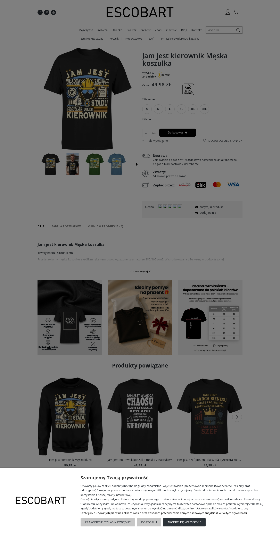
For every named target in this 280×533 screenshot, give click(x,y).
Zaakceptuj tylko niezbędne (108, 522)
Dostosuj (149, 522)
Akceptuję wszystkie (184, 522)
